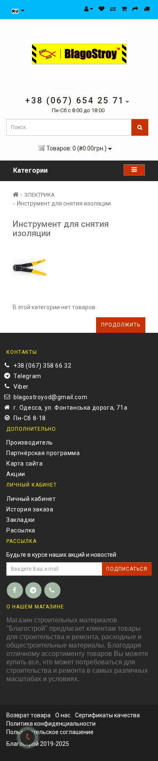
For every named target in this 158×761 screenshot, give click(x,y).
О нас (62, 715)
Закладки (20, 519)
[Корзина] (124, 8)
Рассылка (20, 530)
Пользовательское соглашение (50, 732)
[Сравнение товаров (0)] (113, 8)
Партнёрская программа (43, 453)
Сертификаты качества (107, 715)
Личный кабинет (31, 498)
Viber (21, 386)
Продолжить (120, 325)
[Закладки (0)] (101, 8)
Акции (15, 474)
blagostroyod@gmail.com (50, 397)
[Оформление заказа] (135, 8)
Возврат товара (28, 715)
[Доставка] (147, 8)
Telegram (27, 376)
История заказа (29, 509)
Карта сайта (24, 463)
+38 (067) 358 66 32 (42, 365)
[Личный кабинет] (88, 8)
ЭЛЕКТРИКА (39, 195)
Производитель (29, 442)
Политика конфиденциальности (51, 723)
